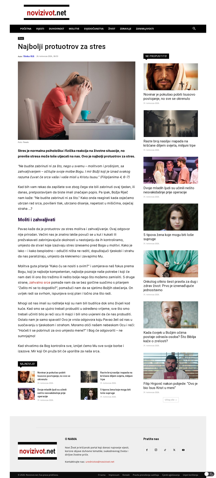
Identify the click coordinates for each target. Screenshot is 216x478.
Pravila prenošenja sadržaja (146, 474)
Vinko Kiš (28, 56)
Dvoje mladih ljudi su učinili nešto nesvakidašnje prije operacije (51, 393)
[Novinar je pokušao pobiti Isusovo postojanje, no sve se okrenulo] (26, 377)
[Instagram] (156, 450)
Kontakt (126, 474)
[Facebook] (146, 450)
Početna (25, 28)
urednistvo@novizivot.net (100, 461)
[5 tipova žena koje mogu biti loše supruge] (89, 394)
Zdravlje (125, 28)
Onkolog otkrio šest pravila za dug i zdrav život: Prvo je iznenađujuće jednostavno (170, 286)
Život (111, 28)
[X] (174, 450)
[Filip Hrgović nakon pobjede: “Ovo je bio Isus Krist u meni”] (170, 365)
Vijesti (40, 28)
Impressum (114, 474)
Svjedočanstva (94, 28)
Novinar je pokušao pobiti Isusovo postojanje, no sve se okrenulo (53, 376)
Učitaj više (169, 399)
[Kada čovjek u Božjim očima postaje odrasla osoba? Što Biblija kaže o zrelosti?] (170, 314)
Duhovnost (56, 28)
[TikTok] (165, 450)
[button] (194, 29)
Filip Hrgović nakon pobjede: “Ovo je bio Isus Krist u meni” (170, 386)
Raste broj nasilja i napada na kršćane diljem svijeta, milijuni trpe (116, 376)
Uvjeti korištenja (190, 474)
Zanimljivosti (145, 28)
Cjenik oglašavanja (171, 474)
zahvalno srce (39, 282)
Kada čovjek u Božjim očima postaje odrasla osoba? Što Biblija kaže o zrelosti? (169, 337)
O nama (101, 474)
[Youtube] (183, 450)
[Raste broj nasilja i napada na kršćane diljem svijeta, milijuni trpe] (89, 377)
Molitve (74, 28)
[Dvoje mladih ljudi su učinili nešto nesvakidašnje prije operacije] (26, 394)
